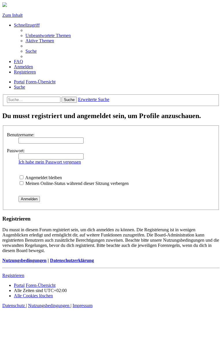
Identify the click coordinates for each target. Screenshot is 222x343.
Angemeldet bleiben (43, 177)
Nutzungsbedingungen (24, 260)
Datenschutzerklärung (72, 260)
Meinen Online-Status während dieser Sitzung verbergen (76, 183)
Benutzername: (20, 134)
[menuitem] (48, 35)
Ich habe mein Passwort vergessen (49, 161)
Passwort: (16, 150)
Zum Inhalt (12, 15)
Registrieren (13, 275)
